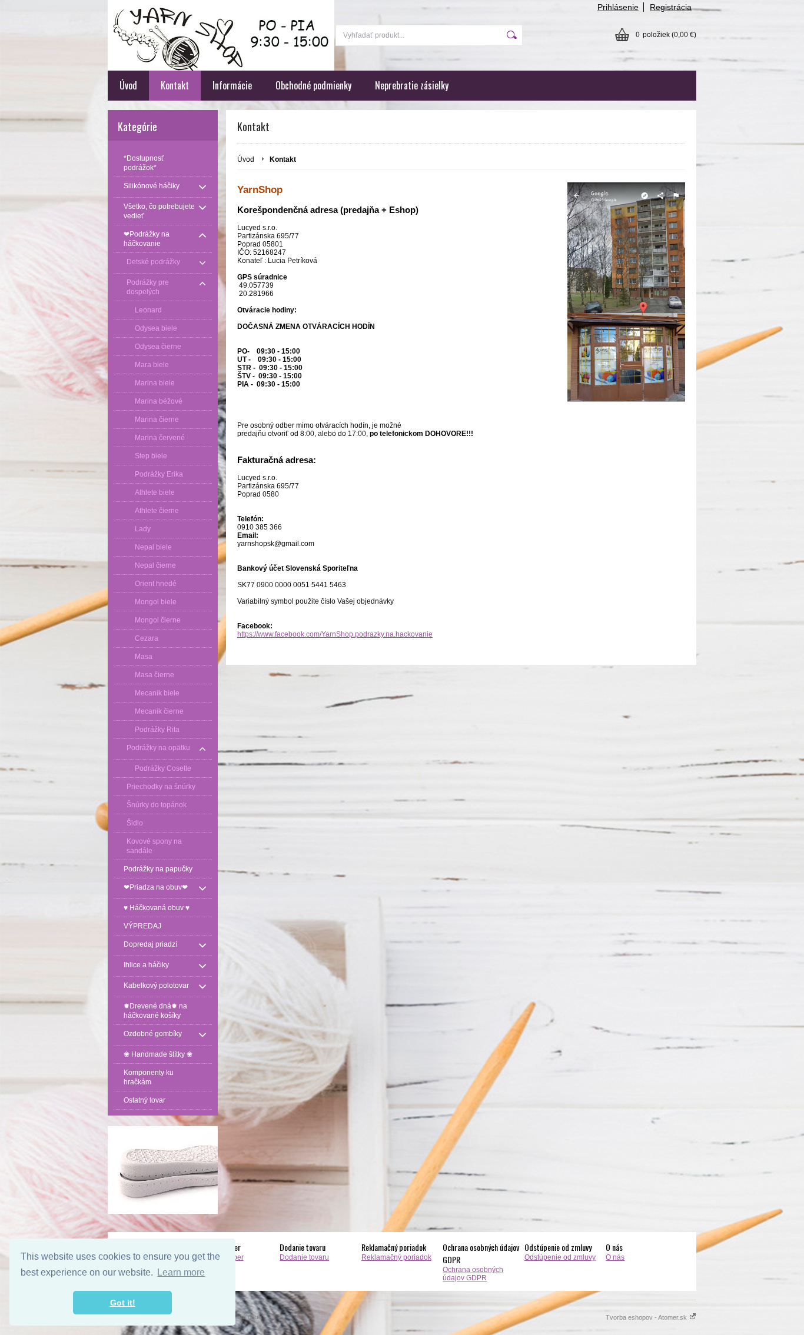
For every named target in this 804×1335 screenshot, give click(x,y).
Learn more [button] (181, 1272)
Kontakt (175, 85)
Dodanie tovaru (304, 1257)
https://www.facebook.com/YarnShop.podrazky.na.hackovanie (335, 634)
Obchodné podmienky (313, 85)
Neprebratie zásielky (411, 85)
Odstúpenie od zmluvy (560, 1257)
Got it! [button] (122, 1302)
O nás (615, 1257)
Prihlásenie (618, 7)
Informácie (232, 85)
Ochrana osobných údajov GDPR (473, 1274)
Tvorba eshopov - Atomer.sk (647, 1317)
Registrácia (671, 7)
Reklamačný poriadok (396, 1257)
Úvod (128, 85)
